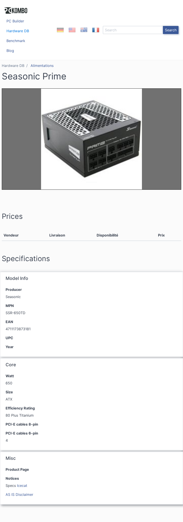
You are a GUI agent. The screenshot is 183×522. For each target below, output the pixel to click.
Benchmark (15, 40)
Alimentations (42, 65)
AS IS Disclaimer (19, 494)
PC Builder (15, 21)
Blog (10, 50)
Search (171, 30)
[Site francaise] (95, 34)
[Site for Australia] (84, 34)
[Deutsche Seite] (60, 34)
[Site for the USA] (72, 34)
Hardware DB (17, 31)
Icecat (22, 485)
